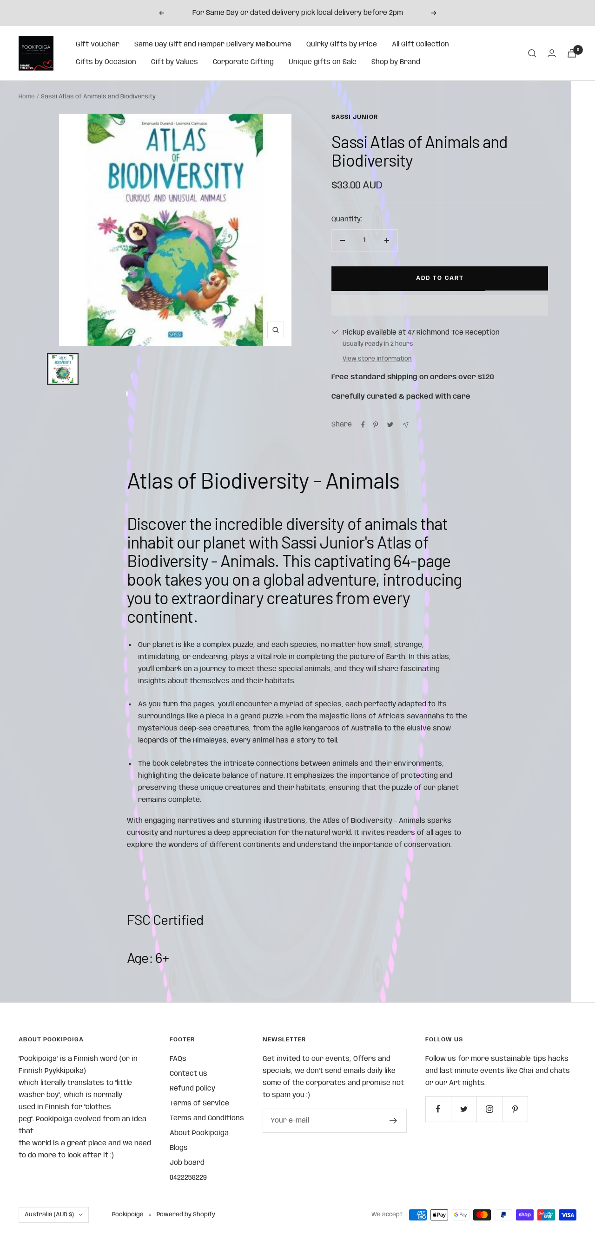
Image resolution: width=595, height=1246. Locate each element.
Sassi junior (354, 117)
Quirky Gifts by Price (341, 44)
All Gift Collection (420, 44)
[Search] (532, 53)
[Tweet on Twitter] (390, 424)
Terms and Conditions (207, 1118)
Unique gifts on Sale (323, 62)
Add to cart (440, 278)
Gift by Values (174, 62)
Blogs (179, 1148)
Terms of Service (199, 1103)
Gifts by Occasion (106, 62)
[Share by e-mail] (406, 425)
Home (27, 97)
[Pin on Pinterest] (375, 424)
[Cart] (571, 53)
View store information (377, 359)
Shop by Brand (395, 62)
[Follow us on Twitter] (463, 1109)
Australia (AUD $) (49, 1215)
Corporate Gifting (243, 62)
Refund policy (192, 1088)
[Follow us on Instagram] (489, 1109)
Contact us (188, 1074)
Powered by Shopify (186, 1215)
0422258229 (188, 1177)
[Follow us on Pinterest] (515, 1109)
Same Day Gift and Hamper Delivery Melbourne (212, 44)
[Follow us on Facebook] (438, 1109)
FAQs (178, 1059)
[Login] (552, 53)
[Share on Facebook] (363, 424)
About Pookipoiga (199, 1133)
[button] (439, 305)
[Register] (393, 1120)
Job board (187, 1163)
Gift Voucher (97, 44)
